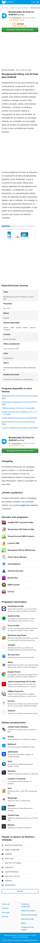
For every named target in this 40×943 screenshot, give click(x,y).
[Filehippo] (8, 2)
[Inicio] (2, 8)
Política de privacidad (29, 915)
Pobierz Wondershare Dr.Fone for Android (17, 418)
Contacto (5, 908)
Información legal (27, 919)
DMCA (23, 923)
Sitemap (5, 916)
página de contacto (29, 505)
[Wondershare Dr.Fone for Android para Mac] (4, 15)
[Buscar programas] (33, 2)
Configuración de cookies (27, 928)
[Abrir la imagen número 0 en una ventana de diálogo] (18, 234)
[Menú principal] (38, 2)
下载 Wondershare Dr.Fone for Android (16, 408)
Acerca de (5, 904)
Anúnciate (5, 912)
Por (15, 18)
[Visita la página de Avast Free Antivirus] (20, 25)
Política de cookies (28, 911)
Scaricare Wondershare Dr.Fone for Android (18, 428)
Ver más (20, 891)
